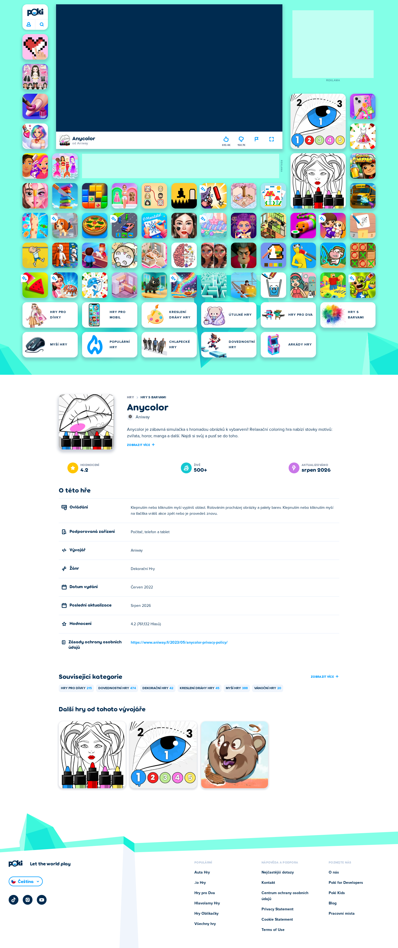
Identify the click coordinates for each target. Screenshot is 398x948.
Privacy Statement (277, 909)
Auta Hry (202, 872)
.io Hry (200, 883)
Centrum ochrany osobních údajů (285, 896)
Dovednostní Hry (117, 688)
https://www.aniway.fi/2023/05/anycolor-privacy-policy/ (179, 642)
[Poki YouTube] (42, 900)
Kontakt (268, 883)
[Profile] (28, 24)
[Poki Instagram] (27, 900)
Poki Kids (337, 893)
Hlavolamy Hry (207, 903)
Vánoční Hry (267, 688)
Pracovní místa (342, 914)
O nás (334, 872)
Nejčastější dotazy (278, 872)
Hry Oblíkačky (206, 914)
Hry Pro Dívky (76, 688)
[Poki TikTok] (13, 900)
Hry (130, 397)
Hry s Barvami (153, 397)
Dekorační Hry (157, 688)
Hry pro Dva (204, 893)
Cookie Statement (277, 919)
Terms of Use (273, 930)
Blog (333, 903)
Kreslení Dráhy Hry (199, 688)
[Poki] (35, 12)
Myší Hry (237, 688)
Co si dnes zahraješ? (41, 24)
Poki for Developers (346, 883)
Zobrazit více (138, 445)
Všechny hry (205, 924)
